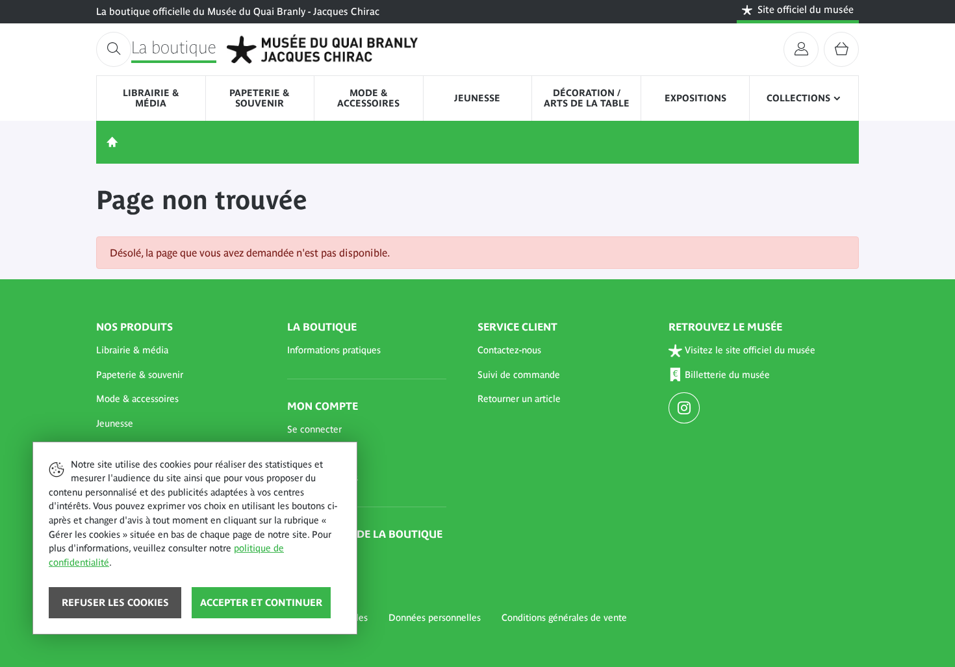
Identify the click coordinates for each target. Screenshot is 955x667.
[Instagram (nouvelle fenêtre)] (685, 409)
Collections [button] (798, 98)
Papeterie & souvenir (259, 98)
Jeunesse (477, 98)
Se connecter (314, 429)
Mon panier (311, 453)
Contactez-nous (509, 350)
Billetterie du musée (727, 375)
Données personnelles (434, 617)
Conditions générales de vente (564, 617)
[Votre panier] (841, 49)
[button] (176, 350)
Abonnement (314, 557)
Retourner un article (519, 399)
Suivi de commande (519, 375)
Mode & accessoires (368, 98)
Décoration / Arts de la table (587, 98)
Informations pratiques (334, 350)
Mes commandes (322, 478)
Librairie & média (151, 98)
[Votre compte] (801, 49)
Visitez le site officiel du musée (750, 350)
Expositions (695, 98)
